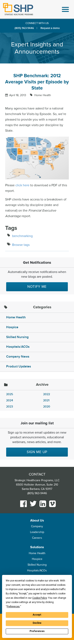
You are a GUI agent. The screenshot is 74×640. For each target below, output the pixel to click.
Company (37, 526)
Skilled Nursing (17, 337)
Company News (17, 357)
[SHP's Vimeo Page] (52, 503)
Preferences (37, 631)
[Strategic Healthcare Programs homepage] (18, 9)
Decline (37, 623)
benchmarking (22, 236)
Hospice (12, 327)
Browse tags (21, 245)
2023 (9, 406)
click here (22, 185)
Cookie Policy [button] (39, 597)
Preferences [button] (13, 606)
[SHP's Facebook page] (23, 503)
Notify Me (37, 286)
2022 (46, 394)
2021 (46, 400)
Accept (37, 614)
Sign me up (37, 452)
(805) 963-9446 (24, 28)
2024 (9, 400)
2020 (46, 406)
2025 (9, 394)
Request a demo (50, 28)
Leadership (37, 532)
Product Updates (18, 366)
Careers (37, 538)
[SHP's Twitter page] (33, 503)
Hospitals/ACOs (18, 347)
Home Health (42, 95)
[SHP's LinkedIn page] (42, 503)
